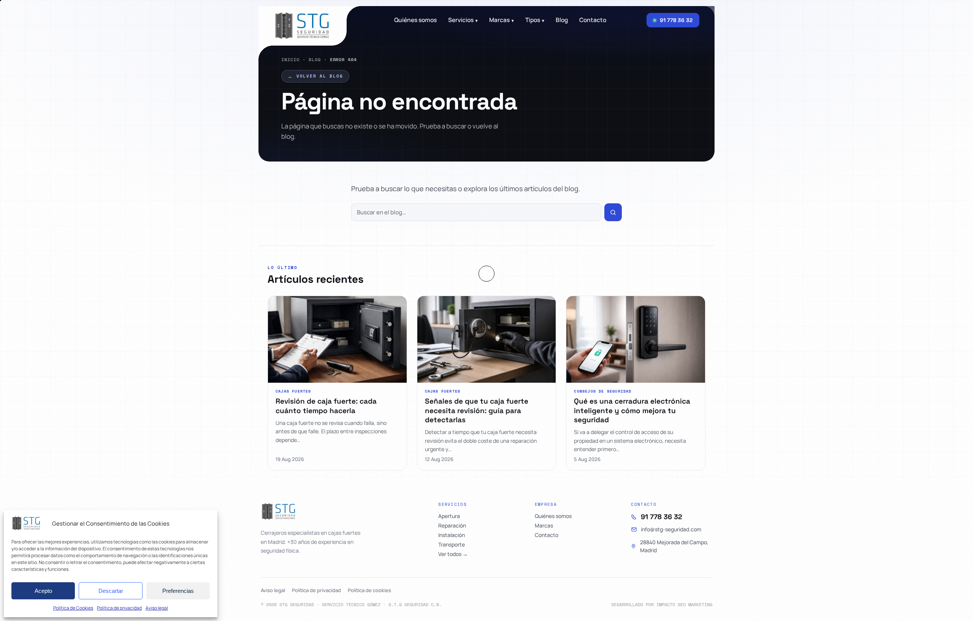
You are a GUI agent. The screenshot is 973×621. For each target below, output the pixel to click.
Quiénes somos (415, 20)
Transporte (451, 544)
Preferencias (178, 591)
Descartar (110, 591)
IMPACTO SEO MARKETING (684, 604)
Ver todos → (453, 554)
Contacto (592, 20)
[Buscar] (613, 212)
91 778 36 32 (661, 516)
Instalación (451, 535)
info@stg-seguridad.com (671, 529)
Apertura (449, 516)
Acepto (43, 591)
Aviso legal (157, 608)
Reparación (452, 525)
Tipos (534, 20)
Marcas (501, 20)
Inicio (290, 59)
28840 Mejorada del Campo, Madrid (674, 546)
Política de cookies (369, 590)
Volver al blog (315, 76)
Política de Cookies (73, 608)
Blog (315, 59)
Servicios (463, 20)
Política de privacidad (119, 608)
